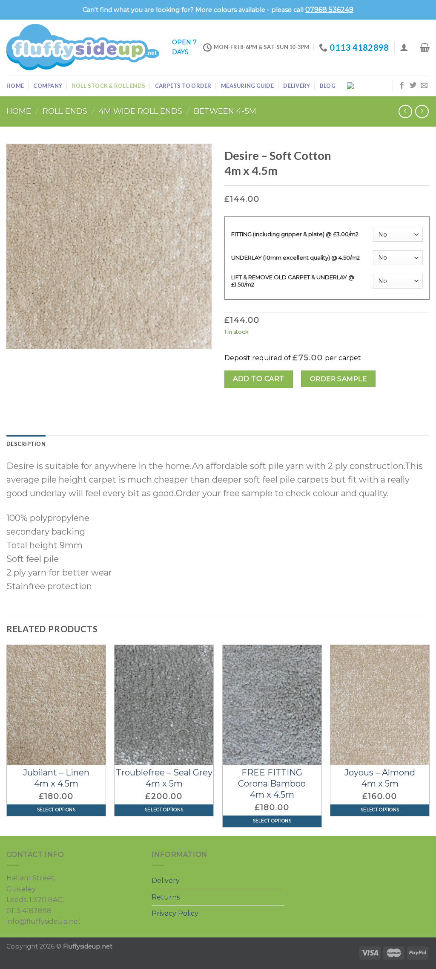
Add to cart (258, 379)
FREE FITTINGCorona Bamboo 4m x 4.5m (272, 783)
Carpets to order (183, 85)
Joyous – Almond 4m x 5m (379, 778)
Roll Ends (65, 111)
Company (47, 85)
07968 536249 (329, 10)
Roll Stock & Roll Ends (109, 85)
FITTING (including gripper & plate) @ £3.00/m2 (295, 234)
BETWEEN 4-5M (225, 111)
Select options (56, 810)
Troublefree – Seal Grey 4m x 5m (164, 778)
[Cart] (425, 47)
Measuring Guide (247, 85)
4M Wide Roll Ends (140, 111)
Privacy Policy (175, 913)
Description (26, 443)
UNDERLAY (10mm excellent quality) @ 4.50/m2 (295, 257)
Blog (328, 85)
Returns (166, 897)
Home (15, 85)
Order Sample (338, 379)
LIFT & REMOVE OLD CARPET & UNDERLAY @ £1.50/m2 (292, 281)
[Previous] (6, 739)
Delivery (296, 85)
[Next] (429, 739)
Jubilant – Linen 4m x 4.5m (56, 778)
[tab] (26, 443)
